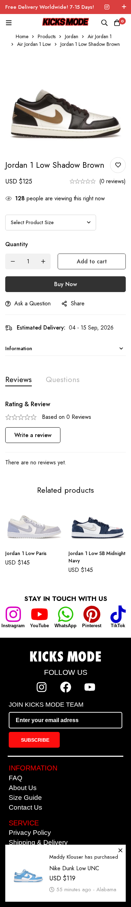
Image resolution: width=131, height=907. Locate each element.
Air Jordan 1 (100, 36)
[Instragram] (13, 614)
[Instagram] (107, 7)
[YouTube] (39, 614)
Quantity (16, 244)
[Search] (104, 22)
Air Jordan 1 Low (34, 44)
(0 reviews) (112, 181)
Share (78, 303)
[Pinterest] (92, 614)
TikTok (118, 625)
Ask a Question (32, 303)
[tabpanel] (65, 433)
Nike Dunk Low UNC (74, 865)
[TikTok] (118, 614)
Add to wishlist (118, 165)
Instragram (13, 625)
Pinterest (91, 625)
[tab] (18, 379)
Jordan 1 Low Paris (25, 552)
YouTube (39, 625)
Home (22, 36)
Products (47, 36)
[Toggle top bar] (124, 7)
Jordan (71, 36)
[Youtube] (90, 687)
